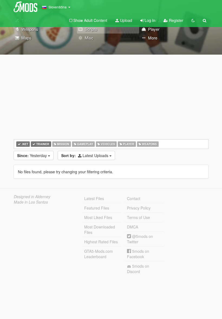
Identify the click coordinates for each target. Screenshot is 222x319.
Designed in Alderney (32, 196)
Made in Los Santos (31, 202)
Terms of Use (138, 217)
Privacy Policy (139, 208)
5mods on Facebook (138, 253)
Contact (133, 198)
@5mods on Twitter (140, 239)
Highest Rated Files (101, 241)
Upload (125, 20)
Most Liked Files (98, 217)
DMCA (132, 227)
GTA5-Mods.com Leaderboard (98, 253)
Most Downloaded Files (99, 229)
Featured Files (96, 208)
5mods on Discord (138, 268)
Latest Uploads (85, 155)
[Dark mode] (193, 20)
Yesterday (32, 155)
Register (175, 20)
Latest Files (94, 198)
